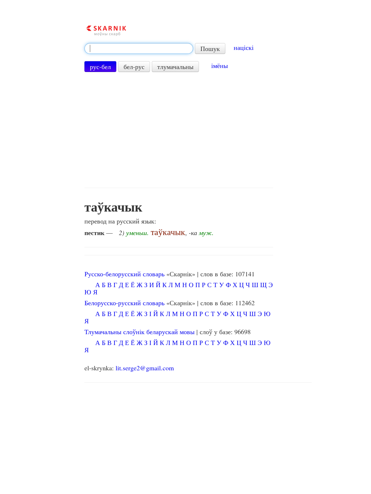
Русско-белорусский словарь (124, 273)
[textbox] (138, 48)
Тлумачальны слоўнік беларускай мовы (139, 331)
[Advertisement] (178, 129)
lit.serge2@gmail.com (145, 367)
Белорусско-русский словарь (124, 302)
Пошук (210, 48)
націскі (244, 47)
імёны (219, 65)
